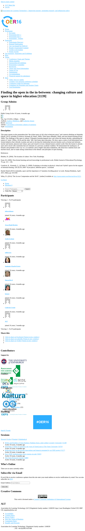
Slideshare (16, 407)
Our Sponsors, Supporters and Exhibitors (18, 53)
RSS (11, 479)
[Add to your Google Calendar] (2, 115)
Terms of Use (13, 70)
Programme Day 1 (15, 35)
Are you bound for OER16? (18, 46)
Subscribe (5, 487)
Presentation (9, 126)
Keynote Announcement (17, 394)
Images (11, 401)
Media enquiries (14, 61)
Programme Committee (16, 65)
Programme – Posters (16, 38)
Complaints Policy (11, 521)
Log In (7, 7)
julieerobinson (9, 211)
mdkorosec (8, 252)
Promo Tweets (14, 52)
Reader (7, 396)
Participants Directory (16, 42)
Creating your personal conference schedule (23, 81)
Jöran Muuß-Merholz (11, 225)
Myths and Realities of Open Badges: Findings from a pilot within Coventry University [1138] (36, 443)
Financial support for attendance (19, 76)
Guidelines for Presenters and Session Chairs (23, 85)
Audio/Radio (13, 398)
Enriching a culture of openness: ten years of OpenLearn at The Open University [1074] (34, 446)
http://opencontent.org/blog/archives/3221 (67, 176)
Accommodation (14, 74)
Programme (9, 31)
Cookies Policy (10, 515)
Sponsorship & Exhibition (17, 63)
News (7, 392)
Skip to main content (7, 2)
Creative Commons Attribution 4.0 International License (52, 499)
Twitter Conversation (16, 50)
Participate (8, 40)
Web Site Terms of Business (14, 519)
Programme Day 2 (15, 37)
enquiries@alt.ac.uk (7, 528)
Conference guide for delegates (19, 83)
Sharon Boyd (9, 280)
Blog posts (12, 400)
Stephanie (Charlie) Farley (13, 266)
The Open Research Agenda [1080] (16, 458)
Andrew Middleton (13, 121)
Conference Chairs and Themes (19, 59)
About (7, 57)
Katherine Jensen (28, 121)
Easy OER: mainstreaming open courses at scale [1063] (23, 454)
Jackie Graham (9, 239)
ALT (6, 321)
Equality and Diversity (12, 523)
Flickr (15, 403)
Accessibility (9, 513)
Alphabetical (22, 439)
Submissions (13, 72)
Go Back (4, 180)
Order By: (8, 191)
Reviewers (12, 66)
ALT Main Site (10, 5)
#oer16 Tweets (5, 430)
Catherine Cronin (10, 307)
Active (9, 439)
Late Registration (14, 87)
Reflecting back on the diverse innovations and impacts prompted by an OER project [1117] (35, 450)
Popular (14, 439)
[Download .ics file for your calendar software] (2, 117)
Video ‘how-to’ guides (16, 80)
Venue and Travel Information (19, 68)
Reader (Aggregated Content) (19, 48)
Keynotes (12, 33)
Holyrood (9, 123)
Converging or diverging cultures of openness (21, 125)
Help (6, 78)
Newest (3, 439)
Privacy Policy (10, 517)
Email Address (6, 483)
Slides (11, 405)
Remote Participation (16, 44)
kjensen (7, 294)
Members (8, 185)
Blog (6, 55)
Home (7, 29)
